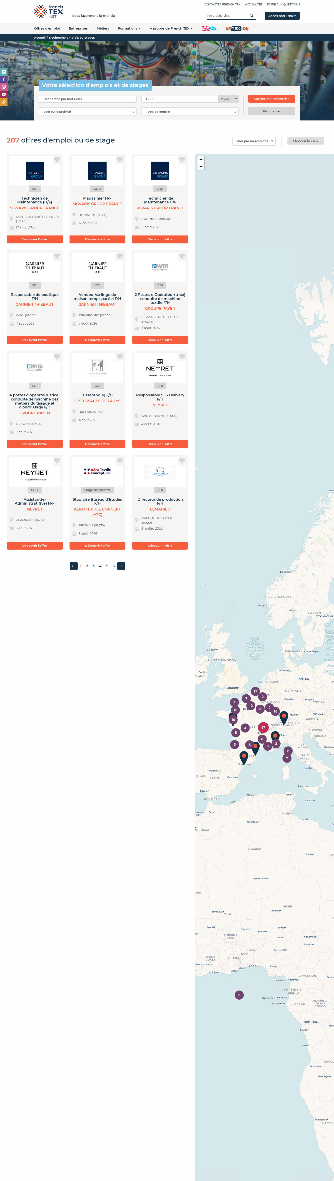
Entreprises (78, 28)
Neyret (160, 405)
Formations (127, 28)
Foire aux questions (283, 4)
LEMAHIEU (160, 509)
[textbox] (226, 98)
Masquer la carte (305, 140)
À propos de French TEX (169, 28)
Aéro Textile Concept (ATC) (97, 512)
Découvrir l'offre (34, 239)
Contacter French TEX (222, 4)
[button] (283, 718)
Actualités (253, 4)
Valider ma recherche (271, 99)
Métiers (103, 28)
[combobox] (190, 98)
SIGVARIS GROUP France (34, 208)
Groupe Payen (160, 308)
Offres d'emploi (47, 28)
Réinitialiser (272, 111)
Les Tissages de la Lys (97, 401)
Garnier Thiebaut (35, 304)
